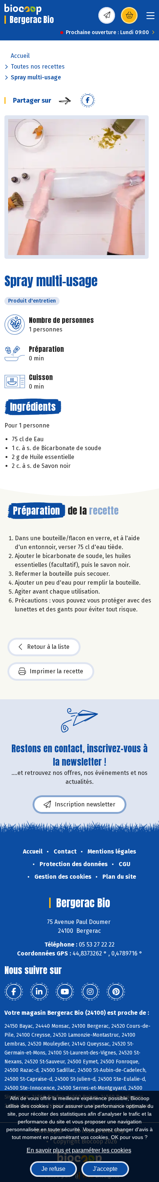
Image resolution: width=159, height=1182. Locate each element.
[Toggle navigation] (150, 18)
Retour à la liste (48, 646)
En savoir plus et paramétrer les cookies (79, 1150)
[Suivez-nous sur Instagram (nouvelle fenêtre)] (90, 992)
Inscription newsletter (85, 804)
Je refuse (53, 1169)
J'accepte (105, 1169)
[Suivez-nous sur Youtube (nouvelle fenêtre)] (64, 992)
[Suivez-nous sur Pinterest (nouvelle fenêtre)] (115, 992)
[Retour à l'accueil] (22, 9)
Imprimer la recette (56, 671)
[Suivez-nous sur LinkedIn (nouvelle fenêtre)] (39, 992)
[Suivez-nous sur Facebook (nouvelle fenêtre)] (13, 992)
